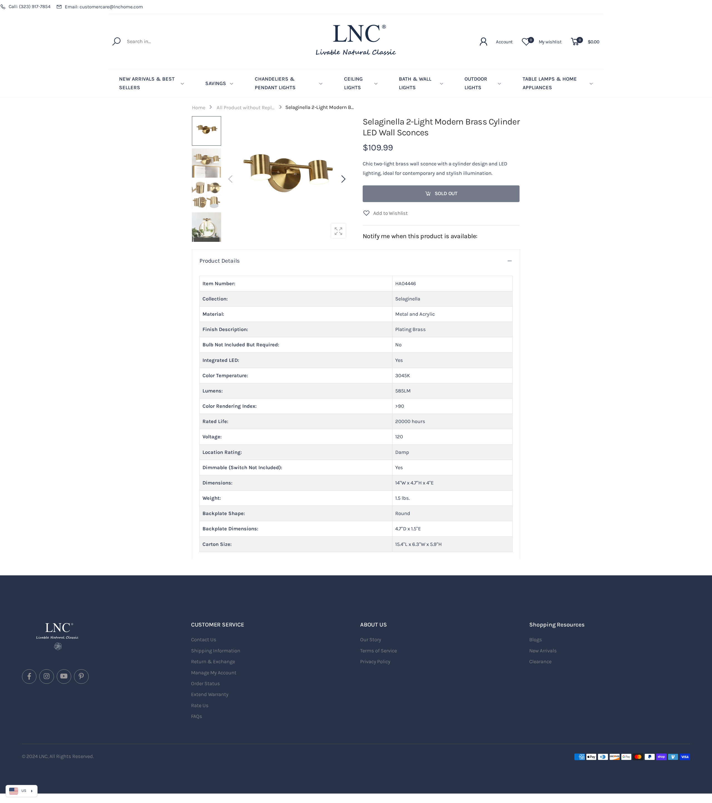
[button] (343, 179)
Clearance (540, 661)
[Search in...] (117, 41)
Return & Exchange (213, 661)
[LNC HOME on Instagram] (46, 676)
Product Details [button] (219, 260)
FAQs (196, 716)
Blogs (535, 640)
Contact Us (203, 640)
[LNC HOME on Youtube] (64, 676)
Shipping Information (215, 651)
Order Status (205, 683)
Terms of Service (378, 651)
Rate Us (200, 705)
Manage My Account (213, 673)
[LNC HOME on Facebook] (29, 676)
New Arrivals (543, 651)
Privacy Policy (375, 661)
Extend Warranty (209, 694)
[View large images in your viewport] (338, 230)
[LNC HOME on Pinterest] (81, 676)
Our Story (370, 640)
